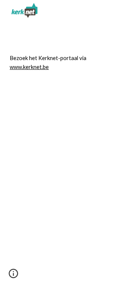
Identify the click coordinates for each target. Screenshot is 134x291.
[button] (13, 276)
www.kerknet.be (29, 67)
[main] (67, 63)
